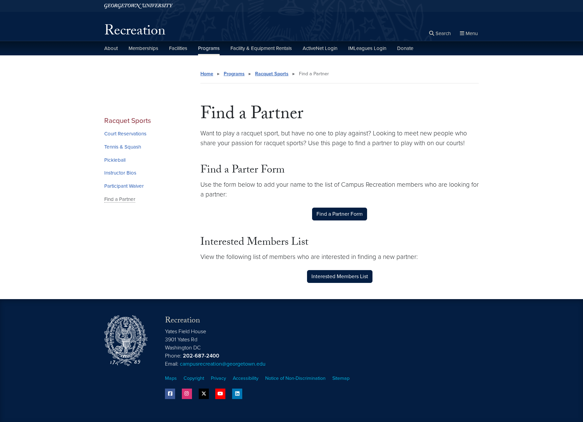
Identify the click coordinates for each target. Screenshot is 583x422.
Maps (171, 378)
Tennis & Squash (122, 147)
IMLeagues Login (367, 48)
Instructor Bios (120, 173)
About (111, 48)
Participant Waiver (124, 186)
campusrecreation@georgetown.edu (223, 364)
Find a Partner (119, 199)
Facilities (178, 48)
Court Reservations (125, 134)
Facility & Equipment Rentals (261, 48)
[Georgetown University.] (138, 6)
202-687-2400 (201, 355)
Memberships (143, 48)
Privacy (218, 378)
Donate (405, 48)
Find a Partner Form (339, 214)
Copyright (194, 378)
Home (206, 74)
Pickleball (115, 160)
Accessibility (245, 378)
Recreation (134, 32)
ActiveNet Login (320, 48)
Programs (209, 48)
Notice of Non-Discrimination (295, 378)
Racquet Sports (127, 120)
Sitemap (341, 378)
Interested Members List (339, 276)
